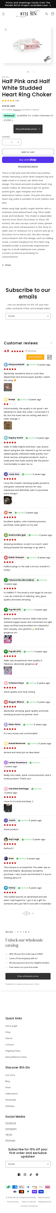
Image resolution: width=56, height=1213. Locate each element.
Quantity (6, 136)
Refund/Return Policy (16, 1057)
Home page (11, 1026)
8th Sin (16, 1197)
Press (8, 1087)
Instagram (11, 1128)
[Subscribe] (47, 316)
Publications (11, 1093)
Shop (7, 1032)
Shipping (16, 110)
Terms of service (28, 1202)
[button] (3, 14)
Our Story (10, 1075)
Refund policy (44, 1197)
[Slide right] (34, 72)
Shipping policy (44, 1202)
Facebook (10, 1122)
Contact (9, 1044)
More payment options (28, 166)
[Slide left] (22, 72)
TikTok (8, 1134)
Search (9, 1038)
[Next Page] (33, 913)
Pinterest (10, 1140)
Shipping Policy (13, 1050)
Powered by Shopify (27, 1197)
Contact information (29, 1206)
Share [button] (8, 265)
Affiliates (10, 1106)
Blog (7, 1081)
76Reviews (30, 351)
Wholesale (10, 1099)
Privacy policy (13, 1202)
